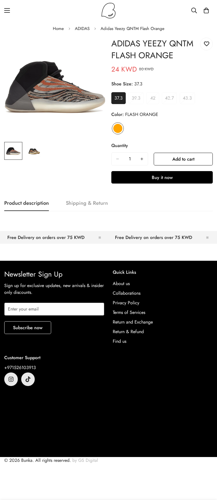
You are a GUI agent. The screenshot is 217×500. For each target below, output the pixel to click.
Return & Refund (128, 331)
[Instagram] (11, 379)
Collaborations (126, 293)
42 (154, 99)
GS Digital (88, 460)
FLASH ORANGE (117, 128)
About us (121, 283)
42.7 (171, 99)
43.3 (189, 99)
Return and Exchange (133, 322)
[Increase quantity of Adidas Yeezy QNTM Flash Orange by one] (142, 159)
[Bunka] (108, 10)
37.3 (120, 99)
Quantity (119, 145)
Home (58, 28)
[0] (206, 10)
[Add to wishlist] (206, 44)
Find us (119, 341)
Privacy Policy (126, 302)
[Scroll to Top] (205, 469)
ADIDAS (82, 28)
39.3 (138, 99)
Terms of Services (129, 312)
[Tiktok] (28, 379)
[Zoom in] (93, 48)
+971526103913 (20, 367)
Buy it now (162, 177)
